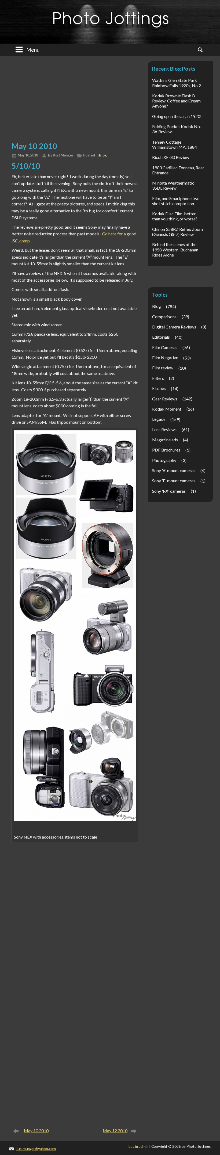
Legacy (158, 419)
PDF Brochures (166, 449)
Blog (103, 155)
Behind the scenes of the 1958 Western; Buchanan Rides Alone (175, 249)
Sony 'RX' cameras (169, 491)
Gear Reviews (164, 398)
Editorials (161, 336)
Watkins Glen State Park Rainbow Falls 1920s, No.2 (176, 83)
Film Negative (165, 357)
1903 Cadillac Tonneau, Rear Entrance (178, 170)
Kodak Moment (166, 408)
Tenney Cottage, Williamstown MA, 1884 (174, 144)
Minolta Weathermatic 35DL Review (173, 185)
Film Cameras (164, 347)
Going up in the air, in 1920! (176, 116)
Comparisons (164, 316)
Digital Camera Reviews (174, 326)
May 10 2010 (36, 1130)
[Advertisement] (75, 97)
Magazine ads (165, 439)
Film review (162, 367)
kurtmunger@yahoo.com (36, 1148)
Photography (164, 460)
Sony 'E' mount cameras (173, 480)
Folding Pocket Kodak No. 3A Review (176, 129)
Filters (158, 378)
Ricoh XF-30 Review (170, 157)
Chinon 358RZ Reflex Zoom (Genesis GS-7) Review (177, 232)
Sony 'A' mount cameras (173, 470)
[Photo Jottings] (110, 17)
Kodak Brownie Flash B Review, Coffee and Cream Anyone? (176, 100)
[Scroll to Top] (202, 1090)
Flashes (159, 388)
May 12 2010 (115, 1130)
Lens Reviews (164, 429)
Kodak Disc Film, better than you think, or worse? (174, 216)
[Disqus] (75, 917)
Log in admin (138, 1146)
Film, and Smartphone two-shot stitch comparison (176, 201)
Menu (32, 50)
